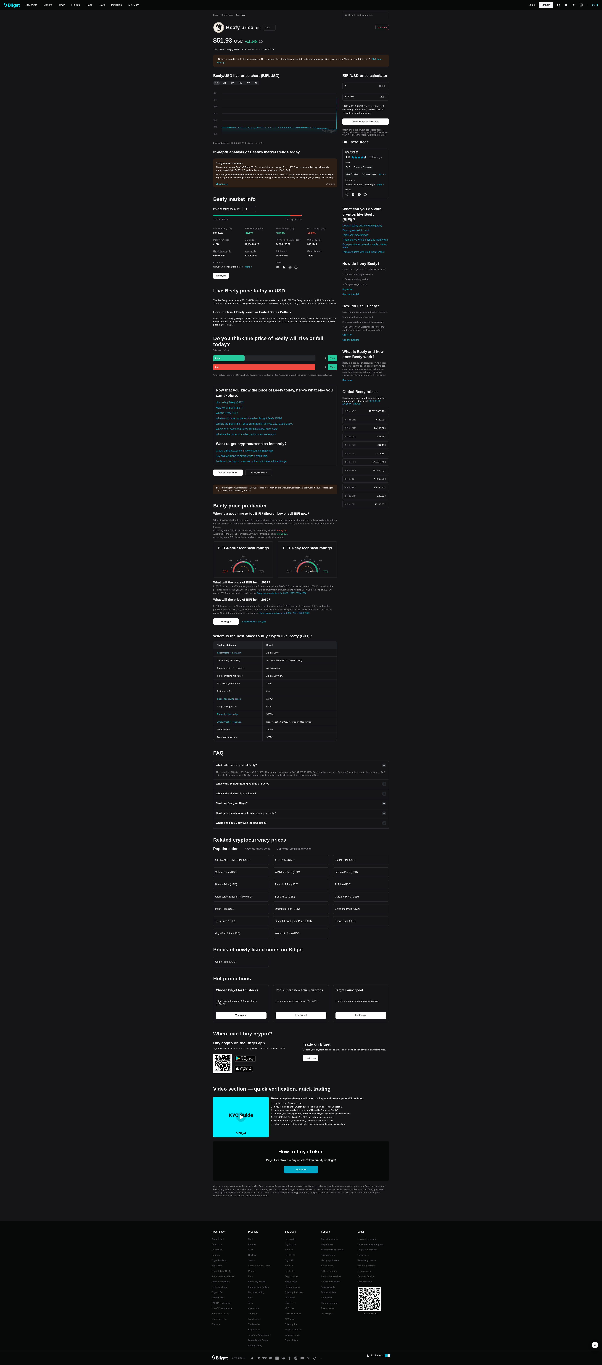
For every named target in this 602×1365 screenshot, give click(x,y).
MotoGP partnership (222, 1308)
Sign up (545, 5)
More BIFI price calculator (365, 121)
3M (240, 83)
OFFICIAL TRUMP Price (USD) (232, 860)
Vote (332, 358)
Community (217, 1249)
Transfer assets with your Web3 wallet (363, 252)
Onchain (252, 1255)
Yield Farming (352, 174)
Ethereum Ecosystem (363, 167)
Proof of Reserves (221, 1281)
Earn (250, 1276)
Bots (250, 1297)
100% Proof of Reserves (229, 722)
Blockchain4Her (219, 1319)
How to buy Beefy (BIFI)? (230, 402)
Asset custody (328, 1287)
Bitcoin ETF (290, 1303)
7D (224, 83)
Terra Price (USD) (225, 921)
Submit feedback (329, 1239)
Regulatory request (367, 1249)
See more (347, 380)
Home (215, 15)
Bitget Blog (217, 1265)
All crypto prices (259, 472)
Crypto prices (227, 15)
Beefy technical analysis (254, 621)
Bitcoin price (291, 1281)
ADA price (289, 1319)
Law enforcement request (370, 1244)
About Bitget (218, 1239)
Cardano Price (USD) (347, 896)
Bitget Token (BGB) (221, 1271)
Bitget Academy (219, 1260)
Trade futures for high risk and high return (365, 239)
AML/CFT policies (366, 1265)
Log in (532, 5)
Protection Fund (219, 1287)
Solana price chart (294, 1292)
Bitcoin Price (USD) (226, 884)
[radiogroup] (359, 157)
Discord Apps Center (258, 1340)
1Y (248, 83)
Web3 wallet (254, 1319)
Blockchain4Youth (220, 1313)
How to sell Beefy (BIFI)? (229, 407)
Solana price (291, 1324)
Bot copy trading (256, 1292)
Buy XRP (289, 1260)
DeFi (348, 167)
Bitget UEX (217, 1292)
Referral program (329, 1303)
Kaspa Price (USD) (345, 921)
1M (232, 83)
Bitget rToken (291, 1340)
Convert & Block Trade (259, 1265)
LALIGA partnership (221, 1303)
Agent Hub (253, 1308)
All (256, 83)
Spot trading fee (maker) (229, 652)
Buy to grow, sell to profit (355, 230)
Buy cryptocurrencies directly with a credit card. (242, 456)
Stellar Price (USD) (345, 860)
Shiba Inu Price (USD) (347, 909)
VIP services (327, 1265)
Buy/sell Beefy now (228, 472)
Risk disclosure (365, 1281)
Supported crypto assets (229, 699)
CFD (250, 1249)
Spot (250, 1239)
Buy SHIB (289, 1271)
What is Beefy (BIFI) (227, 413)
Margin (251, 1271)
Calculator (290, 1297)
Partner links (218, 1297)
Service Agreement (367, 1239)
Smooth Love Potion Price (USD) (293, 921)
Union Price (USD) (225, 962)
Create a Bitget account (229, 450)
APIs (250, 1303)
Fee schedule (328, 1308)
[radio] (352, 157)
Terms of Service (366, 1276)
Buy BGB (289, 1265)
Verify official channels (332, 1249)
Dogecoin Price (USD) (287, 909)
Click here (377, 59)
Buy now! (347, 289)
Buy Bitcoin (290, 1244)
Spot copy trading (257, 1281)
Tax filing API (327, 1313)
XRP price (290, 1308)
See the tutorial (350, 294)
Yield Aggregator (369, 174)
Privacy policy (364, 1271)
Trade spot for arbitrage (355, 235)
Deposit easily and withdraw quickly (362, 225)
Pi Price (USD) (343, 884)
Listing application (330, 1260)
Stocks (251, 1260)
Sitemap (216, 1324)
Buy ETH (289, 1249)
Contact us (217, 1244)
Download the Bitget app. (259, 450)
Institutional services (331, 1276)
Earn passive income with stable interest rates (364, 246)
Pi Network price (293, 1313)
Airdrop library (255, 1345)
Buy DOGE (290, 1255)
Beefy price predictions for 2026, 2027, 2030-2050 (281, 593)
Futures (252, 1244)
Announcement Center (223, 1276)
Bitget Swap (254, 1329)
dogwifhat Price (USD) (227, 933)
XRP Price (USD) (284, 860)
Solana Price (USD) (226, 872)
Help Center (327, 1244)
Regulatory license (367, 1260)
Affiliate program (329, 1271)
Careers (216, 1255)
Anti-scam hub (328, 1255)
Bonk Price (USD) (285, 896)
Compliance (363, 1255)
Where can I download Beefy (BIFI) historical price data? (247, 429)
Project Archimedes (330, 1281)
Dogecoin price (292, 1335)
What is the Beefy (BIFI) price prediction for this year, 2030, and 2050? (254, 423)
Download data (328, 1292)
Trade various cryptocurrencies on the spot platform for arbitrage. (251, 461)
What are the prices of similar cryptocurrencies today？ (246, 434)
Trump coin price (293, 1329)
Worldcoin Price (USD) (287, 933)
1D (216, 83)
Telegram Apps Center (259, 1335)
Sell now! (347, 334)
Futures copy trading (258, 1287)
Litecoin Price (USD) (346, 872)
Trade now (310, 1058)
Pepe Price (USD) (225, 909)
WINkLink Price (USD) (287, 872)
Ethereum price (292, 1287)
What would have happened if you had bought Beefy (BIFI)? (249, 418)
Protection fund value (227, 714)
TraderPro (253, 1313)
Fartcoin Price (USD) (286, 884)
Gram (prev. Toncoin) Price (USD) (233, 896)
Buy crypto (221, 275)
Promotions (326, 1297)
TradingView (254, 1324)
